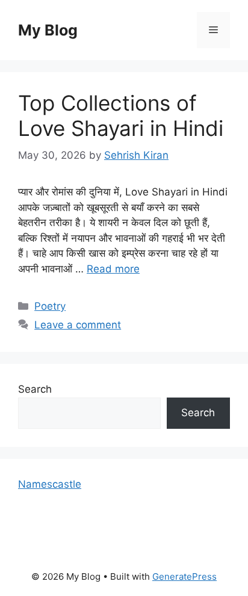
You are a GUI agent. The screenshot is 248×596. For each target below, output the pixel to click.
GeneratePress (184, 576)
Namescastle (49, 484)
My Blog (48, 30)
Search (35, 389)
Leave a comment (77, 325)
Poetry (50, 306)
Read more (113, 269)
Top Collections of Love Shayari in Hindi (120, 115)
